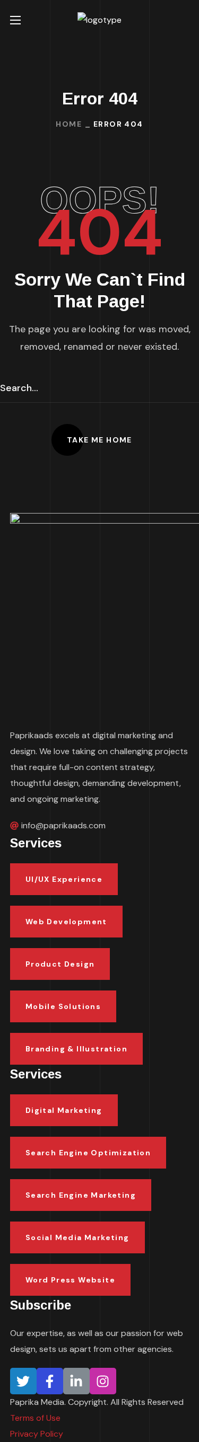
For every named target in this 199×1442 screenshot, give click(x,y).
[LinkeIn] (76, 1381)
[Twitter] (23, 1381)
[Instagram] (103, 1381)
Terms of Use (35, 1417)
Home (69, 124)
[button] (184, 20)
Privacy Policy (36, 1433)
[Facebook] (50, 1381)
